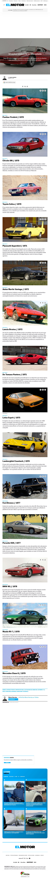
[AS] (30, 5)
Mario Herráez (13, 77)
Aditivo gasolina (47, 0)
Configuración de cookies (23, 855)
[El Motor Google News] (29, 858)
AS (18, 776)
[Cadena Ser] (45, 5)
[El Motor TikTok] (27, 858)
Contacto (42, 855)
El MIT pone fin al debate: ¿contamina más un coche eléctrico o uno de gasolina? (13, 832)
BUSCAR (7, 762)
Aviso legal (8, 855)
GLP (42, 0)
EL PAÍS (16, 776)
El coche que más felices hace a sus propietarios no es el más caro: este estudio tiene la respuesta (35, 832)
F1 (7, 0)
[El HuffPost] (40, 5)
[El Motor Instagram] (26, 858)
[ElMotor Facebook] (22, 858)
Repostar (15, 0)
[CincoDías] (34, 5)
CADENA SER (22, 776)
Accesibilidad (37, 855)
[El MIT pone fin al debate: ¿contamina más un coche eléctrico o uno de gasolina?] (14, 830)
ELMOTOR (6, 776)
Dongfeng (11, 0)
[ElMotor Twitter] (24, 858)
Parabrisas (24, 0)
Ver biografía (12, 699)
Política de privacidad (14, 855)
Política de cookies (31, 855)
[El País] (27, 5)
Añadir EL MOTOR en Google (10, 82)
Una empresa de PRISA (25, 873)
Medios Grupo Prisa (25, 876)
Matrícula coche (30, 0)
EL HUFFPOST (11, 776)
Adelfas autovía (37, 0)
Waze (19, 0)
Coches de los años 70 (14, 702)
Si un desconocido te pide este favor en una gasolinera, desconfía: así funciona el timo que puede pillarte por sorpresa (14, 803)
